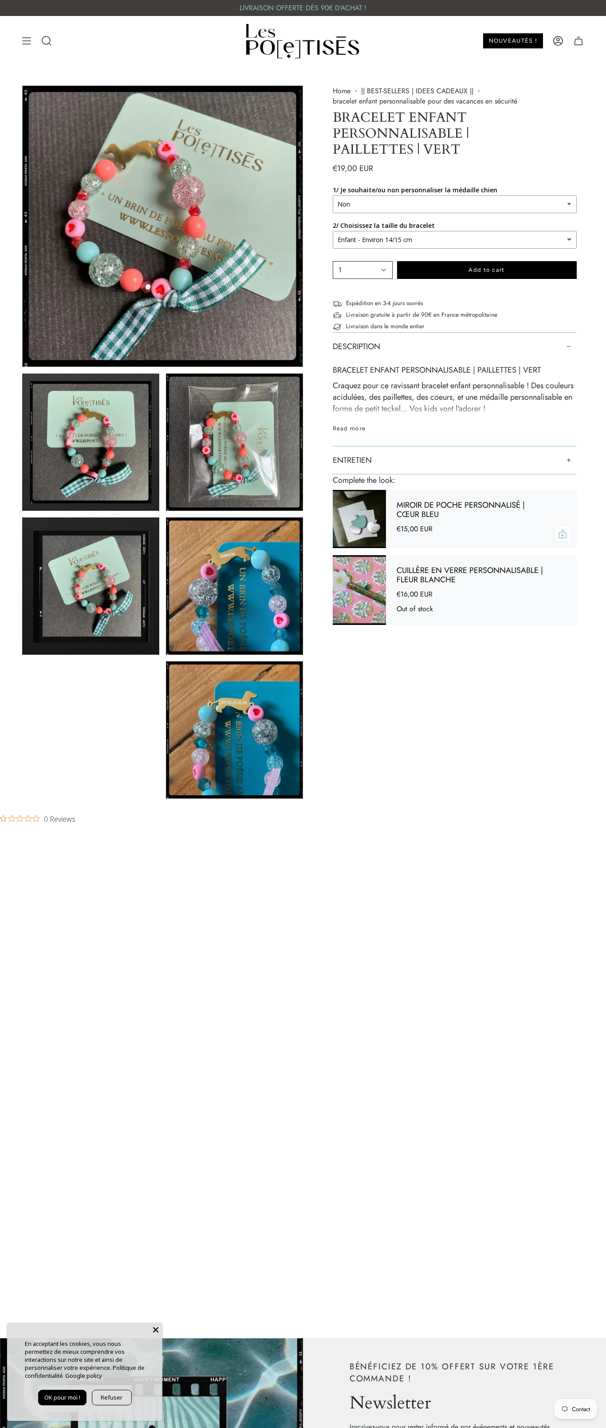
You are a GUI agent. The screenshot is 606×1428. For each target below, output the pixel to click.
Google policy (83, 1376)
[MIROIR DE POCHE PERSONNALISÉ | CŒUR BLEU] (359, 519)
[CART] (578, 41)
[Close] (155, 1329)
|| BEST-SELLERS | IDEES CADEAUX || (417, 91)
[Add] (562, 534)
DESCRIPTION (356, 346)
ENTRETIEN (352, 460)
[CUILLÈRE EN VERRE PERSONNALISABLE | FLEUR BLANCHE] (359, 590)
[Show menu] (26, 41)
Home (341, 91)
